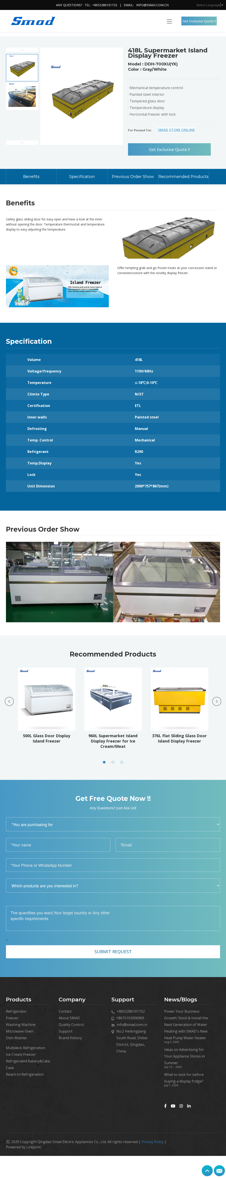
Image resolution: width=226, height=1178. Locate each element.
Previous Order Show (133, 176)
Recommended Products (183, 176)
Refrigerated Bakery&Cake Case (28, 1064)
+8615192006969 (130, 1018)
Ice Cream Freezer (21, 1054)
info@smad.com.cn (152, 5)
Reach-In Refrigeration (25, 1074)
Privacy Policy (152, 1141)
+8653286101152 (104, 5)
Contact (65, 1011)
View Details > (48, 715)
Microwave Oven (19, 1031)
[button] (104, 762)
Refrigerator (16, 1011)
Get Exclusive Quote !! (199, 21)
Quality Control (71, 1024)
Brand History (70, 1037)
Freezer (12, 1018)
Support (65, 1031)
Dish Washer (16, 1037)
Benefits (31, 176)
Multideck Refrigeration (25, 1047)
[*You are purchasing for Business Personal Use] (113, 824)
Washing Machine (21, 1024)
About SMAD (69, 1018)
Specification (82, 176)
